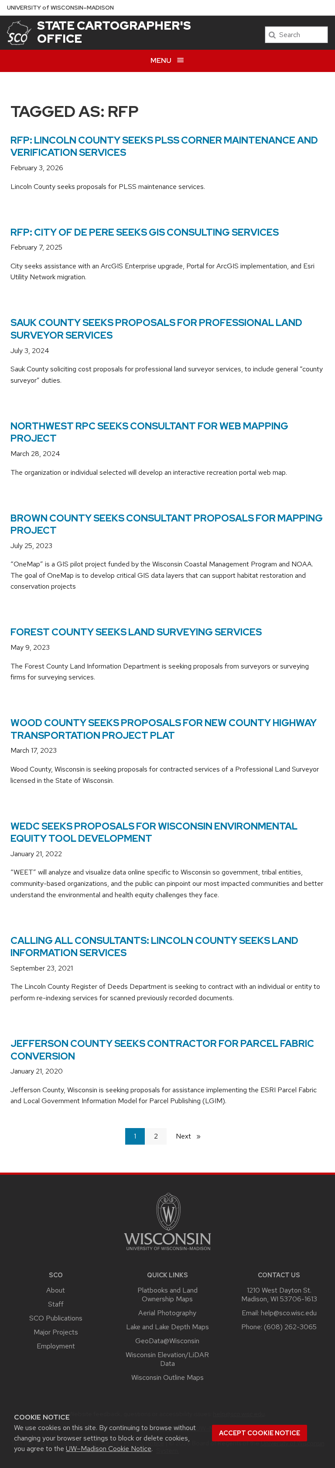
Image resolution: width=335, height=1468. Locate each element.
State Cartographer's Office (114, 31)
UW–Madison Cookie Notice (108, 1448)
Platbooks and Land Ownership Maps (167, 1294)
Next (192, 1136)
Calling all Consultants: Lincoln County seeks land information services (154, 947)
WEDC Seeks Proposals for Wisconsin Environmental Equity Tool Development (153, 832)
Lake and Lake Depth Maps (167, 1326)
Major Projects (56, 1332)
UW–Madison (60, 7)
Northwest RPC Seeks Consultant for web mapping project (149, 432)
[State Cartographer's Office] (19, 33)
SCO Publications (55, 1318)
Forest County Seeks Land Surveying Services (136, 632)
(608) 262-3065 (290, 1326)
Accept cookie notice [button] (259, 1433)
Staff (56, 1304)
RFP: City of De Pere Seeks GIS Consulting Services (144, 232)
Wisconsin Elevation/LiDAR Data (167, 1359)
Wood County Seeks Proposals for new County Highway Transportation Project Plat (163, 729)
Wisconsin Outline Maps (167, 1377)
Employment (56, 1346)
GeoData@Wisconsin (167, 1340)
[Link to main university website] (167, 1251)
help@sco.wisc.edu (289, 1312)
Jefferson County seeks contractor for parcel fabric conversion (162, 1050)
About (55, 1290)
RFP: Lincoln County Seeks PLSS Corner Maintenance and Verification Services (164, 146)
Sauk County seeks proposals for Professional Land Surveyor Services (156, 329)
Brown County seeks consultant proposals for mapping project (166, 524)
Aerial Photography (167, 1312)
